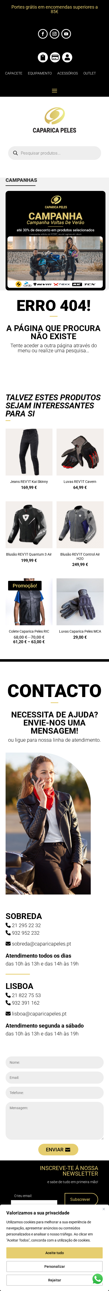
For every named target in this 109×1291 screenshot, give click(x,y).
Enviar (55, 1150)
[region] (54, 1248)
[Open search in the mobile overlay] (55, 153)
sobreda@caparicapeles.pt (41, 944)
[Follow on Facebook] (43, 34)
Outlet (89, 73)
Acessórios (67, 73)
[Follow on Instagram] (54, 34)
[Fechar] (104, 1209)
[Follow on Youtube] (66, 34)
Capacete (13, 73)
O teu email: (23, 1196)
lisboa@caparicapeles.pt (39, 1014)
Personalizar (54, 1266)
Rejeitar (54, 1280)
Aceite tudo (54, 1253)
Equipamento (40, 73)
